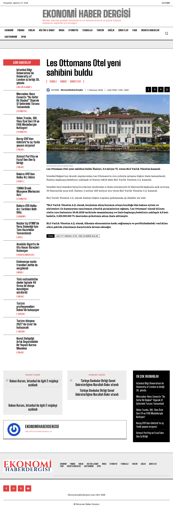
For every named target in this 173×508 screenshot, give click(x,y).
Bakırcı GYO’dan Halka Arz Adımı (25, 175)
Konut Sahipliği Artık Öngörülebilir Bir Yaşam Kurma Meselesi (27, 343)
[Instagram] (13, 488)
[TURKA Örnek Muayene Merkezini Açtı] (8, 192)
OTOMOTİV (21, 111)
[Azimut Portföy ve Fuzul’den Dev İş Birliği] (8, 160)
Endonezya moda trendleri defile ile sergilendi (27, 265)
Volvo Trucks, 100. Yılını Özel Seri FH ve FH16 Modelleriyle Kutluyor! (27, 123)
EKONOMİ (21, 216)
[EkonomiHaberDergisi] (48, 90)
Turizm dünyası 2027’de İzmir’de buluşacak (26, 324)
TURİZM (20, 314)
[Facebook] (148, 89)
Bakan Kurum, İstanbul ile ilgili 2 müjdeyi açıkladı (33, 407)
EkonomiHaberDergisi (72, 90)
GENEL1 (20, 181)
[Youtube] (28, 488)
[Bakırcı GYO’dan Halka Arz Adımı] (8, 177)
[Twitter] (154, 89)
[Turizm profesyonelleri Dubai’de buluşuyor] (8, 307)
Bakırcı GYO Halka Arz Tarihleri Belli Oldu (26, 209)
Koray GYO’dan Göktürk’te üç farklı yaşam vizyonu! (28, 142)
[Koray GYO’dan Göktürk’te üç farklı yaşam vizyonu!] (8, 142)
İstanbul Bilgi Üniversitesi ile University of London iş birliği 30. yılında (28, 76)
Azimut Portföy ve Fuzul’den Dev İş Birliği (27, 160)
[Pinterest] (161, 89)
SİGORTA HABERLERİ (25, 255)
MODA (19, 272)
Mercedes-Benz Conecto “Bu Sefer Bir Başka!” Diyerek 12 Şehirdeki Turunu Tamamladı (27, 100)
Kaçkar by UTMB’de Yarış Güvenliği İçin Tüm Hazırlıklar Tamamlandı (27, 228)
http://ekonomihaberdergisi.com (38, 431)
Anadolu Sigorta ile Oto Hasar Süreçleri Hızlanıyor (27, 247)
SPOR (19, 237)
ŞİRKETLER (75, 81)
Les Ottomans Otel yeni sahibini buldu (77, 236)
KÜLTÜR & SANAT (24, 87)
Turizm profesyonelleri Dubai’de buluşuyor (28, 307)
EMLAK (20, 149)
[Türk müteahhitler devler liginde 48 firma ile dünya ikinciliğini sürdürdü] (8, 283)
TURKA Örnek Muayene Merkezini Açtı (28, 191)
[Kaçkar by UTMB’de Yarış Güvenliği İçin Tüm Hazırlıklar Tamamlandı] (8, 227)
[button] (166, 33)
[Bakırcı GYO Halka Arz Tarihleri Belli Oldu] (8, 209)
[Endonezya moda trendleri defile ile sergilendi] (8, 265)
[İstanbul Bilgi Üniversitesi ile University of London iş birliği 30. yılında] (8, 73)
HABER (63, 81)
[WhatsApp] (167, 89)
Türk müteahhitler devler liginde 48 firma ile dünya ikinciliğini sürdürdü (27, 285)
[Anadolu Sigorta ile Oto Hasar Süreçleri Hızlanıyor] (8, 248)
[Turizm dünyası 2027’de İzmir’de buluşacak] (8, 324)
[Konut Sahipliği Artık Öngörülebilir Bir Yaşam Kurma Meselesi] (8, 342)
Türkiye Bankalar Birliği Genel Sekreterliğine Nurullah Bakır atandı (97, 392)
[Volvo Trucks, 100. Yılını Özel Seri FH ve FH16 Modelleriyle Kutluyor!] (8, 121)
